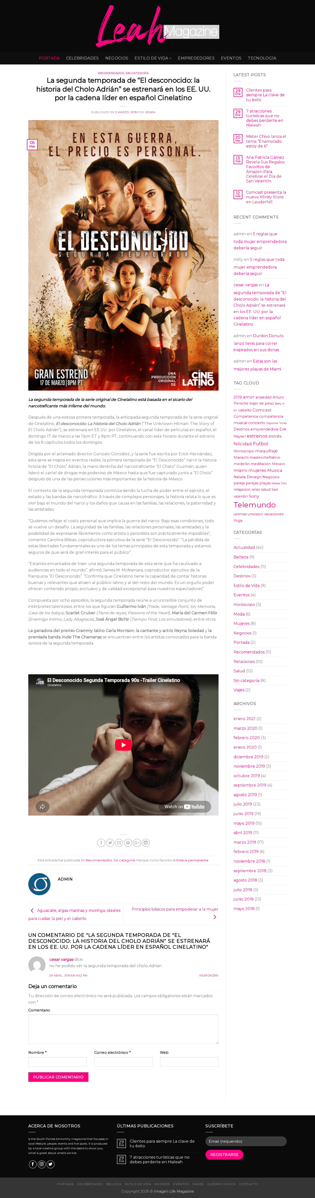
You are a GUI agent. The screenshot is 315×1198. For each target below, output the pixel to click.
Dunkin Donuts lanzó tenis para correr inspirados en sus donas (259, 342)
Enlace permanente (192, 860)
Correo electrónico (112, 1052)
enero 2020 (245, 747)
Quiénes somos (221, 1184)
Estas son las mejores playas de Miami (257, 365)
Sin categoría (137, 73)
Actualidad (244, 547)
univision (255, 514)
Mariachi (241, 457)
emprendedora (264, 429)
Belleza (241, 557)
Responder (208, 975)
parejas (252, 483)
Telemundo (255, 505)
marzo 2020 (245, 728)
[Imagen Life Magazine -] (158, 26)
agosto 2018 (245, 880)
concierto (256, 423)
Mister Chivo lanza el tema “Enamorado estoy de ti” (266, 141)
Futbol (260, 443)
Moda (239, 614)
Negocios (116, 58)
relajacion (242, 489)
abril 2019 (243, 832)
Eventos (231, 58)
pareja (239, 483)
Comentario (39, 1010)
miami (240, 470)
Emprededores (196, 58)
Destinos (242, 429)
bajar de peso (261, 403)
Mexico (278, 464)
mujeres (257, 470)
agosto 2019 (245, 794)
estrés (275, 436)
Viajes (239, 690)
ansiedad (263, 397)
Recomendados (111, 73)
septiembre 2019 (250, 785)
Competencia (246, 416)
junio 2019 (243, 813)
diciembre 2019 (248, 757)
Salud (239, 671)
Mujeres (242, 623)
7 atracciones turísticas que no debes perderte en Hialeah (264, 118)
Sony (254, 496)
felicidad (243, 443)
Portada (49, 58)
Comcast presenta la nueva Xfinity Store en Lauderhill (266, 197)
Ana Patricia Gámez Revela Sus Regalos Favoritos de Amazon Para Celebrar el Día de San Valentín (265, 169)
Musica (274, 470)
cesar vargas (61, 959)
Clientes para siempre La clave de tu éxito (265, 95)
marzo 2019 (245, 842)
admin (150, 112)
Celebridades (82, 58)
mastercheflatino (265, 457)
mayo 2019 (244, 823)
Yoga (238, 520)
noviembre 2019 (249, 766)
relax (256, 489)
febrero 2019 (246, 851)
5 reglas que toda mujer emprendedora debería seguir (260, 241)
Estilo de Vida (151, 58)
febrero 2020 (247, 737)
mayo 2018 (244, 908)
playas (265, 483)
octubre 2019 (247, 775)
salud (265, 489)
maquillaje (266, 450)
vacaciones (274, 514)
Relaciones (244, 661)
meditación (261, 464)
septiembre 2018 (250, 870)
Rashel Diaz (279, 483)
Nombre (37, 1052)
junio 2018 (244, 899)
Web (164, 1052)
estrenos (257, 436)
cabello (245, 410)
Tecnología (262, 58)
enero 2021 (244, 718)
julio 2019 (243, 804)
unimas (240, 514)
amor (248, 396)
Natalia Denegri (247, 477)
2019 (238, 397)
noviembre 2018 (249, 861)
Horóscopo (244, 604)
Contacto (248, 1184)
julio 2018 (243, 889)
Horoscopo (244, 451)
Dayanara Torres (276, 423)
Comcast (262, 409)
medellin (242, 464)
